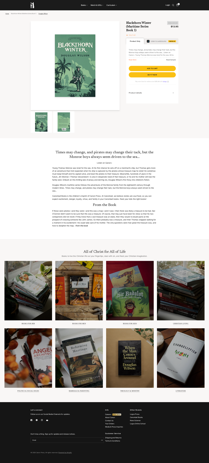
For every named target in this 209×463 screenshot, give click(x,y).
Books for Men (79, 323)
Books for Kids (130, 323)
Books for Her (28, 323)
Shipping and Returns (113, 438)
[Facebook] (33, 420)
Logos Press (134, 414)
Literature (181, 391)
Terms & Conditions (112, 441)
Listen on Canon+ (104, 163)
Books (83, 5)
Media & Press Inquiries (114, 427)
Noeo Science (135, 420)
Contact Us (109, 421)
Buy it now (152, 75)
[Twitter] (38, 420)
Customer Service (113, 433)
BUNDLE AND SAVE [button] (173, 23)
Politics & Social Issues (28, 391)
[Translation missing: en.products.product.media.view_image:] (41, 122)
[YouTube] (48, 420)
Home (7, 13)
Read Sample (171, 60)
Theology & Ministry (130, 391)
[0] (176, 5)
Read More (132, 60)
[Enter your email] (101, 440)
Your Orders (109, 424)
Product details (135, 93)
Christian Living (180, 323)
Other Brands (136, 410)
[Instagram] (43, 420)
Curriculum (110, 5)
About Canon (110, 417)
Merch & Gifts (96, 5)
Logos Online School (138, 424)
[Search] (173, 5)
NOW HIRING (117, 414)
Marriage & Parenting (79, 391)
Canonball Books (136, 417)
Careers (108, 414)
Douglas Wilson (43, 13)
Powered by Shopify (65, 452)
